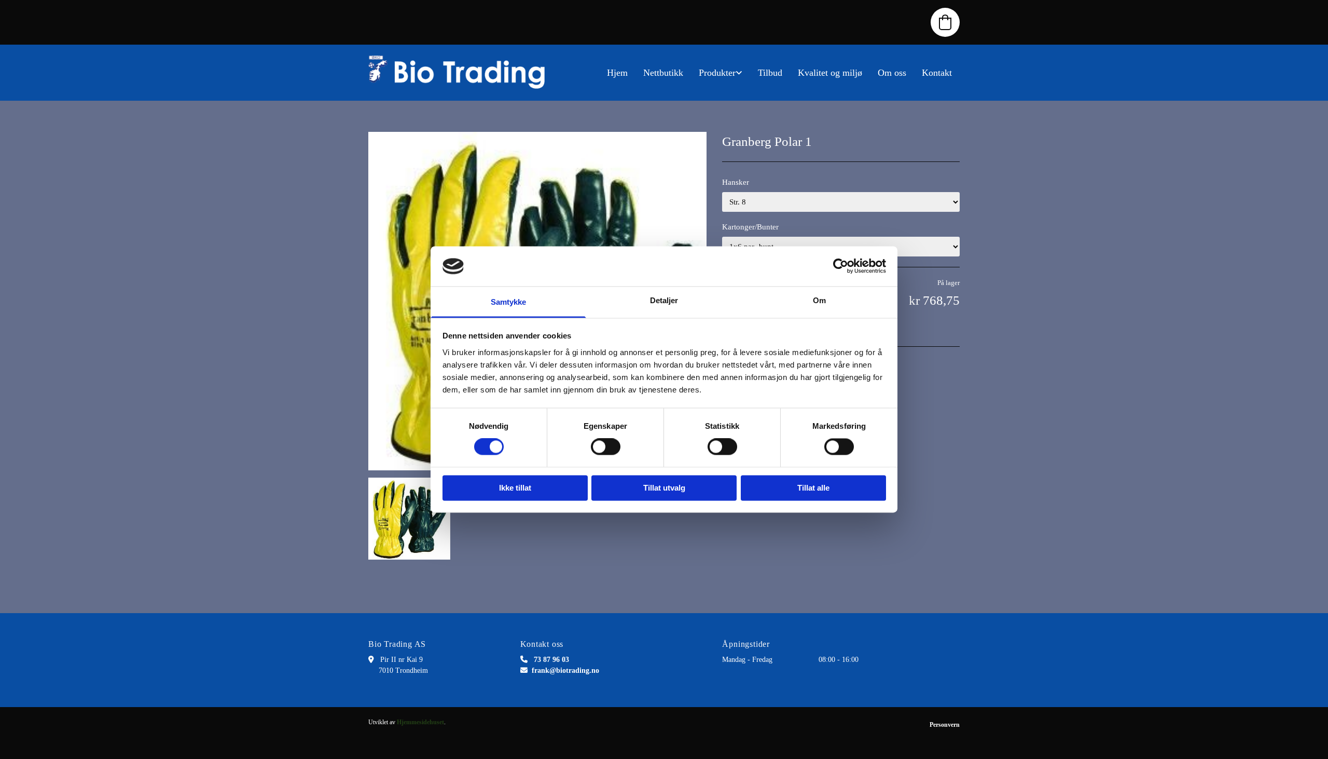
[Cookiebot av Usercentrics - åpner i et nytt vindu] (840, 266)
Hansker (735, 182)
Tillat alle (813, 487)
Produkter (717, 72)
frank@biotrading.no (565, 670)
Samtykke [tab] (509, 301)
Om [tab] (819, 300)
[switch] (605, 447)
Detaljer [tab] (664, 300)
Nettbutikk (663, 72)
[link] (720, 72)
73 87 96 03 (551, 659)
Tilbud (770, 72)
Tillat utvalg (664, 487)
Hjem (617, 72)
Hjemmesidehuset (420, 722)
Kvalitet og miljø (830, 72)
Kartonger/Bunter (750, 227)
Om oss (892, 72)
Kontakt (937, 72)
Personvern (945, 724)
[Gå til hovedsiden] (461, 72)
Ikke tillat (515, 487)
